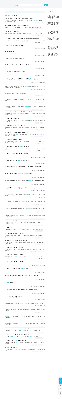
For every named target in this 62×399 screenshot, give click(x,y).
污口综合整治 (52, 46)
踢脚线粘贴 (49, 54)
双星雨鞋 (49, 46)
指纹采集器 (49, 53)
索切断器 (58, 54)
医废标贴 (54, 47)
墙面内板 (52, 54)
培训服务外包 (55, 55)
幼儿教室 (51, 47)
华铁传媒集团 (56, 46)
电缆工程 (52, 53)
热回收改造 (52, 48)
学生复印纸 (53, 52)
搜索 (46, 5)
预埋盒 (55, 48)
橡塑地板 (57, 47)
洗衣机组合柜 (49, 52)
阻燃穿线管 (49, 48)
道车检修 (55, 54)
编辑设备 (52, 55)
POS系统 (56, 52)
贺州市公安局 (55, 53)
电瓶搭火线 (49, 55)
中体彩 (48, 47)
